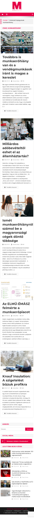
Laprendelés (26, 510)
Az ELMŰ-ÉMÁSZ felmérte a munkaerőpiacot (16, 308)
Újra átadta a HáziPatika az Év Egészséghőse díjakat (22, 483)
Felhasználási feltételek (25, 512)
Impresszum (9, 510)
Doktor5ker (15, 315)
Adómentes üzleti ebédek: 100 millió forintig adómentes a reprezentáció (22, 453)
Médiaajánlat (17, 510)
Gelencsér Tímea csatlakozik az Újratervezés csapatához (22, 463)
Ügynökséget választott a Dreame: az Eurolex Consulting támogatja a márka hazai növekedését (21, 493)
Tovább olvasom (11, 110)
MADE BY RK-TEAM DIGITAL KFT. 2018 (17, 509)
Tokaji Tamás (25, 457)
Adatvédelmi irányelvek (11, 512)
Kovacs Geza (16, 81)
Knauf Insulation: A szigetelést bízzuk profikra (16, 380)
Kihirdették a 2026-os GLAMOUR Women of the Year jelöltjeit (21, 473)
